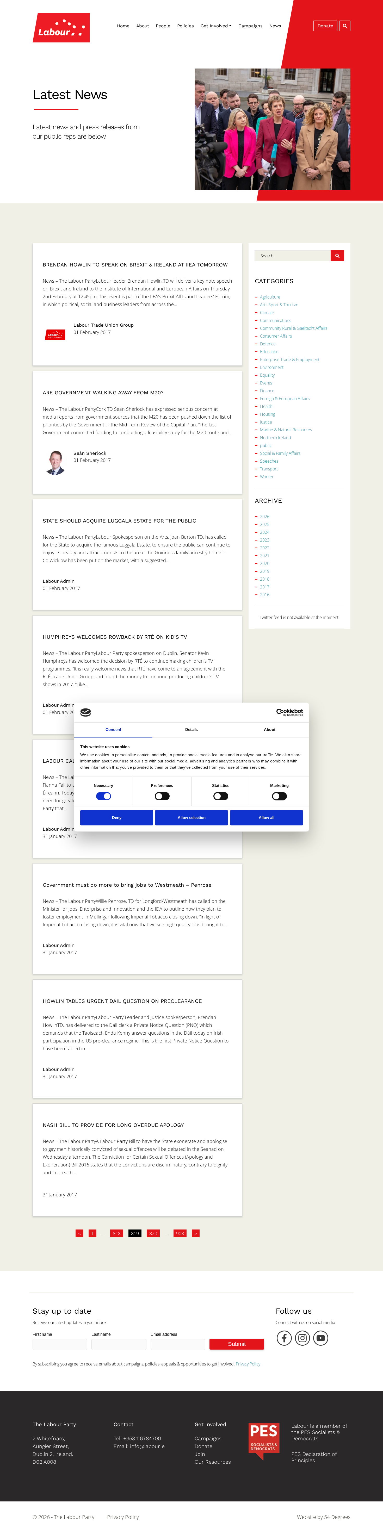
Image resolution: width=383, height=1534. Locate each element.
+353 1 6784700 (142, 1438)
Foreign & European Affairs (285, 398)
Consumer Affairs (276, 336)
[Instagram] (302, 1339)
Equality (267, 375)
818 (117, 1233)
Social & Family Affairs (280, 453)
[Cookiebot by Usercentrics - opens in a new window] (280, 712)
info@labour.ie (147, 1446)
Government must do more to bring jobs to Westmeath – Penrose (127, 885)
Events (266, 383)
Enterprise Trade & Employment (289, 359)
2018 (264, 579)
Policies (185, 25)
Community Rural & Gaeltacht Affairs (293, 328)
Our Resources (213, 1462)
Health (266, 406)
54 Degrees (337, 1516)
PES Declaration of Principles (314, 1457)
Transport (269, 469)
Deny (116, 818)
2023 (264, 540)
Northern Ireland (275, 437)
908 (180, 1233)
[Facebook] (284, 1339)
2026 (264, 516)
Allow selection (192, 818)
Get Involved (214, 25)
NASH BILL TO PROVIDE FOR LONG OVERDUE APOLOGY (113, 1125)
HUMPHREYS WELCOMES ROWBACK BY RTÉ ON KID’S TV (115, 637)
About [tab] (269, 730)
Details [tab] (191, 730)
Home (123, 25)
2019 (264, 571)
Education (269, 352)
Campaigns (250, 25)
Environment (271, 367)
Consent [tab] (113, 730)
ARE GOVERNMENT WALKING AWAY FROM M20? (103, 392)
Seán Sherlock (89, 453)
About (142, 25)
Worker (267, 477)
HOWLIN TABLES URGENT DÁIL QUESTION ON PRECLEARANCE (122, 1001)
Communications (275, 320)
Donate (325, 25)
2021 (264, 555)
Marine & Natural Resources (286, 430)
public (266, 445)
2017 (264, 587)
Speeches (269, 461)
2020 (264, 563)
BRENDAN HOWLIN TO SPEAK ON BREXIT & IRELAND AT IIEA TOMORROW (135, 265)
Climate (267, 312)
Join (200, 1454)
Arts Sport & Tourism (279, 305)
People (163, 25)
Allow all (266, 818)
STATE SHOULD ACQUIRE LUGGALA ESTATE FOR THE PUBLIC (119, 521)
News (275, 25)
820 (153, 1233)
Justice (266, 422)
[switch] (162, 796)
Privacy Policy (248, 1364)
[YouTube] (320, 1339)
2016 (264, 595)
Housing (267, 414)
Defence (268, 344)
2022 (264, 548)
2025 (264, 524)
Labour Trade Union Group (103, 325)
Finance (267, 391)
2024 (264, 532)
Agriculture (270, 297)
